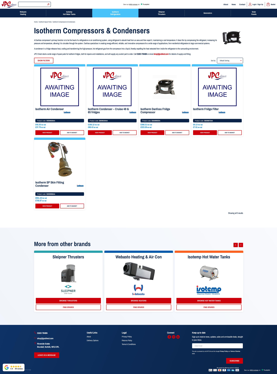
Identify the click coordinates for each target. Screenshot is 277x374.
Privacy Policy (127, 336)
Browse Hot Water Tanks (209, 300)
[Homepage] (9, 4)
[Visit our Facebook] (169, 337)
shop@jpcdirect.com (161, 53)
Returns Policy (127, 340)
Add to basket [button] (72, 133)
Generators (208, 13)
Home (36, 22)
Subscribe (234, 360)
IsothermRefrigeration (115, 13)
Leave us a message (47, 355)
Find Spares (68, 307)
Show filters (44, 60)
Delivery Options (92, 340)
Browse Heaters (138, 300)
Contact (242, 4)
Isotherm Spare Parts (45, 22)
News (234, 4)
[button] (13, 367)
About (225, 4)
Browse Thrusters (68, 300)
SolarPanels (253, 13)
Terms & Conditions (129, 344)
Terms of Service (235, 351)
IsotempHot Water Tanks (69, 13)
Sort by (213, 60)
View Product (47, 133)
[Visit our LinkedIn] (178, 337)
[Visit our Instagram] (173, 337)
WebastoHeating (23, 13)
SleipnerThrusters (161, 13)
